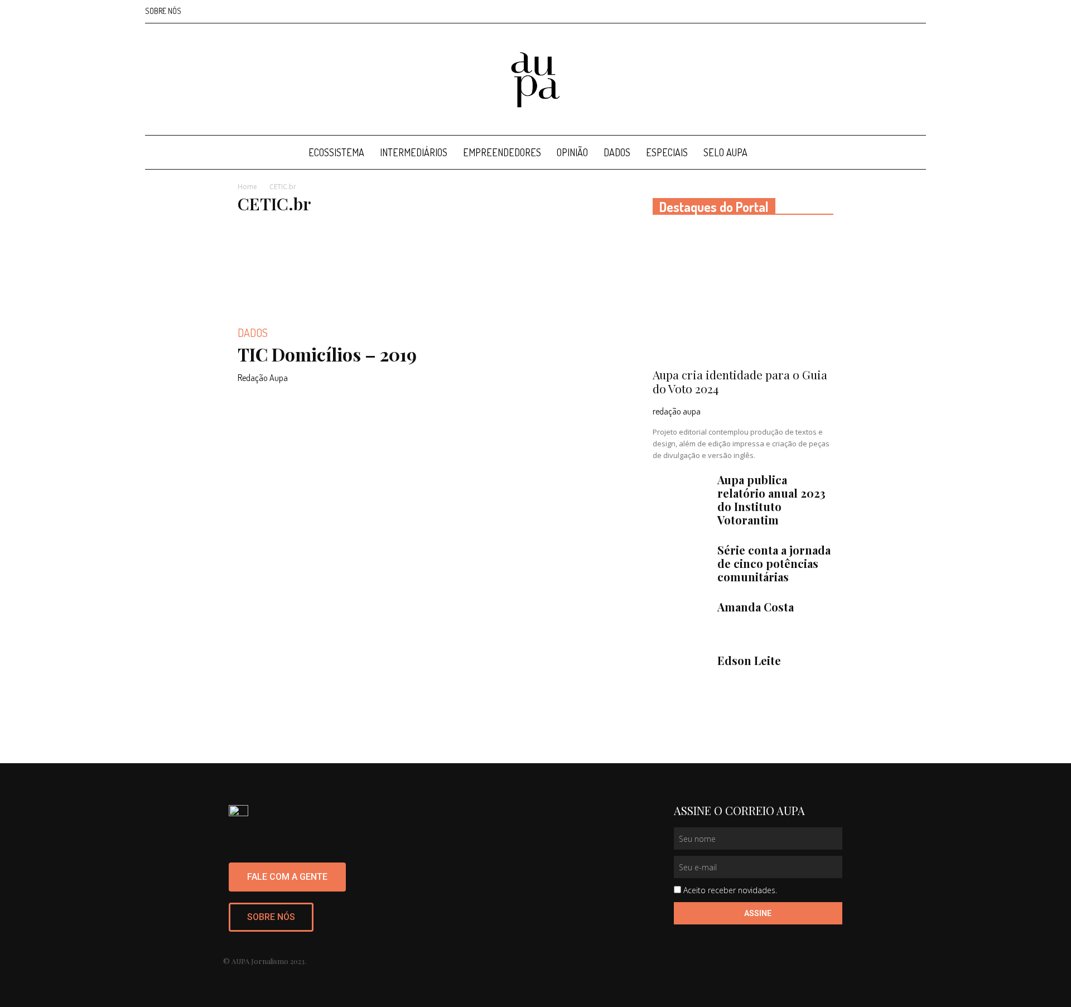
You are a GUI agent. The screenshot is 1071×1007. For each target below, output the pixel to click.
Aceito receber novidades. (730, 890)
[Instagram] (862, 11)
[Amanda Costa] (680, 619)
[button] (912, 153)
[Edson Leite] (680, 673)
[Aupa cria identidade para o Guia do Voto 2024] (743, 294)
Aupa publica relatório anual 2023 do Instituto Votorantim (771, 499)
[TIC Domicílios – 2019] (328, 269)
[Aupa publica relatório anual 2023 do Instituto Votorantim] (680, 492)
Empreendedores (502, 152)
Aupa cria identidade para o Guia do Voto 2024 (740, 381)
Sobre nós (163, 11)
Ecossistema (336, 152)
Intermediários (413, 152)
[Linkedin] (880, 11)
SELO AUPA (725, 152)
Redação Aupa (263, 377)
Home (247, 186)
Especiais (667, 152)
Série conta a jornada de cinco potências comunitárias (774, 563)
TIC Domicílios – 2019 (327, 354)
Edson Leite (749, 660)
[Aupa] (535, 79)
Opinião (572, 152)
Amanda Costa (755, 606)
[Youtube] (917, 11)
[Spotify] (899, 11)
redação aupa (677, 411)
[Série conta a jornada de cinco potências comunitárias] (680, 562)
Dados (617, 152)
